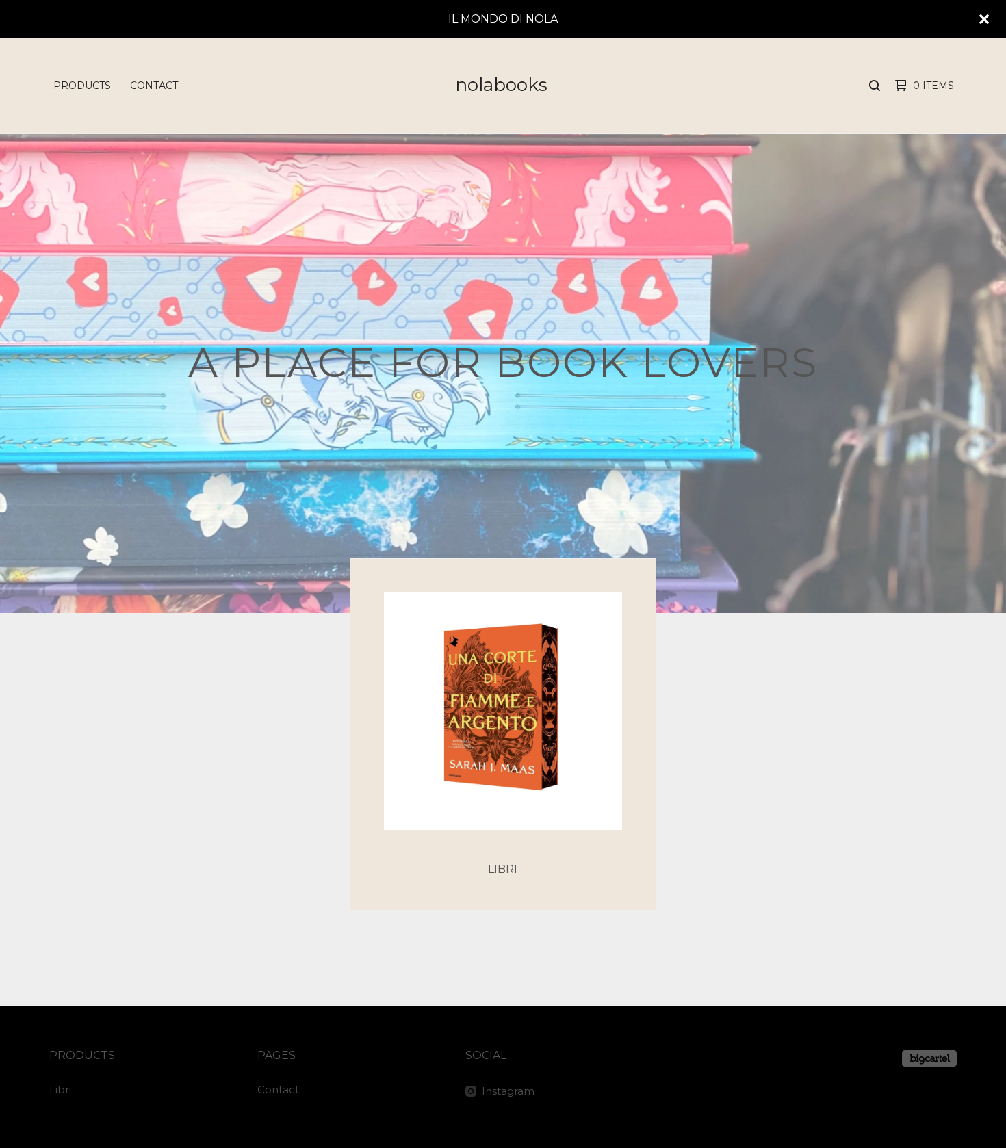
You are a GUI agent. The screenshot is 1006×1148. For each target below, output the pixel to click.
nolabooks (501, 85)
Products (82, 85)
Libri (60, 1089)
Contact (154, 85)
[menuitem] (82, 85)
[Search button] (874, 85)
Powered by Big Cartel (929, 1058)
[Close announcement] (984, 19)
